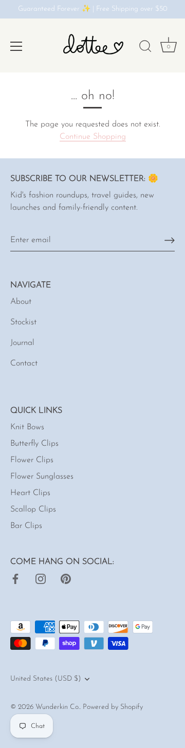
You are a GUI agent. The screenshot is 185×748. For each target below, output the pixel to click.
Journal (22, 343)
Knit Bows (27, 427)
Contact (24, 363)
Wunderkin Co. (57, 707)
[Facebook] (15, 578)
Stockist (23, 322)
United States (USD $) (45, 679)
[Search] (145, 48)
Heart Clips (30, 493)
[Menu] (16, 46)
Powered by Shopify (113, 707)
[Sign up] (169, 240)
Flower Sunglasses (41, 476)
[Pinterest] (66, 578)
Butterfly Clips (34, 444)
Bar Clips (26, 526)
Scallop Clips (33, 509)
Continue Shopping (93, 137)
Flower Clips (31, 460)
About (20, 302)
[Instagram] (40, 578)
